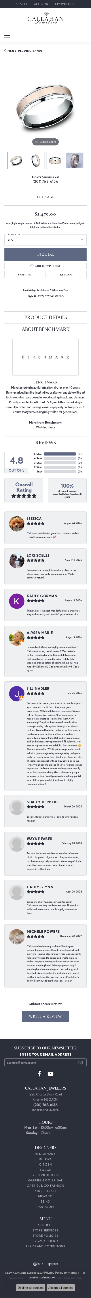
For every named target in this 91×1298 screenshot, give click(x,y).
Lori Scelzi (38, 555)
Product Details (45, 317)
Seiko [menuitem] (45, 1201)
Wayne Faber (40, 839)
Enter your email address (45, 1054)
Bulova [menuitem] (45, 1159)
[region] (45, 106)
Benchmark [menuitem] (45, 1154)
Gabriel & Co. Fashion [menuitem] (45, 1185)
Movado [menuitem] (45, 1196)
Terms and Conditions (45, 1246)
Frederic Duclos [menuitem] (45, 1175)
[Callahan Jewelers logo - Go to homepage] (45, 18)
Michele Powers (43, 932)
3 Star (38, 462)
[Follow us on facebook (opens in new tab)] (39, 1074)
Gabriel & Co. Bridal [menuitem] (45, 1180)
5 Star (38, 454)
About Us (45, 1225)
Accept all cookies (60, 1287)
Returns (66, 274)
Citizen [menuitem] (45, 1164)
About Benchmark (45, 329)
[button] (22, 4)
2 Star (38, 467)
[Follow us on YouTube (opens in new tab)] (50, 1074)
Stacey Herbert (42, 802)
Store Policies (45, 1235)
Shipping (25, 274)
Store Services (45, 1230)
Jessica (34, 519)
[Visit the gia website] (38, 1264)
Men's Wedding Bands (25, 50)
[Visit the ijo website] (53, 1264)
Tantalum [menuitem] (45, 1207)
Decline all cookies (31, 1287)
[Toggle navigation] (7, 35)
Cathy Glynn (40, 887)
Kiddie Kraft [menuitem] (45, 1191)
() (80, 454)
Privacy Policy (45, 1241)
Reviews (45, 442)
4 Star (38, 458)
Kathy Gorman (42, 596)
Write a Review (45, 1016)
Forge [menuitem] (45, 1170)
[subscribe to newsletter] (80, 1063)
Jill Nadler (38, 688)
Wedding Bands (45, 427)
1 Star (38, 471)
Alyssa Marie (40, 633)
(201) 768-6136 (45, 181)
